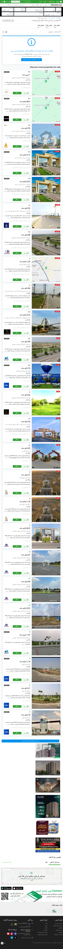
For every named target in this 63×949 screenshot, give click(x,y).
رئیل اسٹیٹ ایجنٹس (42, 932)
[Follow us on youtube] (8, 935)
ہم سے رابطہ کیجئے (57, 925)
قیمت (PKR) (59, 13)
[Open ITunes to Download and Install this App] (17, 890)
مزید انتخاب (11, 13)
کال (16, 93)
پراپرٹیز (57, 1)
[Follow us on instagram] (11, 935)
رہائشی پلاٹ (49, 26)
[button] (58, 10)
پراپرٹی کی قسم (22, 8)
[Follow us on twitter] (15, 939)
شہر (54, 8)
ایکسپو (45, 930)
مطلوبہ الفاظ (41, 13)
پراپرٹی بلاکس (51, 1)
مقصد (60, 8)
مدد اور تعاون (59, 930)
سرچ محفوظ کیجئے (7, 21)
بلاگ (46, 923)
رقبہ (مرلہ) (11, 8)
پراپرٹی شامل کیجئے (42, 934)
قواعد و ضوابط (58, 934)
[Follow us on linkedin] (11, 939)
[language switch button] (8, 2)
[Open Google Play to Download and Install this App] (6, 890)
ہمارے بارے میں (58, 923)
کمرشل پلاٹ (40, 26)
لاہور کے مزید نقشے (6, 862)
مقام (42, 8)
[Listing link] (31, 82)
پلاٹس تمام (57, 26)
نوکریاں (60, 928)
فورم (46, 928)
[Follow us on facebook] (15, 935)
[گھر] (61, 1)
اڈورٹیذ (60, 932)
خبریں (45, 925)
